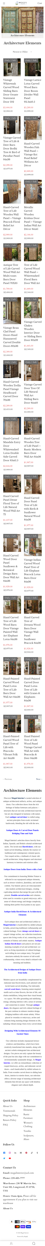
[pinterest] (26, 1152)
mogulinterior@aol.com (22, 1173)
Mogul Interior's (18, 798)
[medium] (21, 1152)
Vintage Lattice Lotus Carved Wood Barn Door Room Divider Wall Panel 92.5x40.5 (32, 91)
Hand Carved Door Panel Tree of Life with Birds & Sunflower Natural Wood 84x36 (32, 509)
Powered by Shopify (22, 1236)
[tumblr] (37, 1152)
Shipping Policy (10, 1115)
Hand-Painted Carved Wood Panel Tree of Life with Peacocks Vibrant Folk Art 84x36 (11, 747)
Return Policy (9, 1120)
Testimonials (9, 1110)
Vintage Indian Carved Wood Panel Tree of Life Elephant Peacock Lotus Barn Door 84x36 (32, 571)
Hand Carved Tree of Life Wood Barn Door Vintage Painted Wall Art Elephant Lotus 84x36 (11, 628)
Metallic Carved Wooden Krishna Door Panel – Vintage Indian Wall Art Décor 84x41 (33, 218)
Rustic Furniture (28, 1116)
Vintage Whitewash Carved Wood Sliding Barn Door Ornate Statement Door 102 (11, 91)
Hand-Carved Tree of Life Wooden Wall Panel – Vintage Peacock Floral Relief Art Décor (12, 218)
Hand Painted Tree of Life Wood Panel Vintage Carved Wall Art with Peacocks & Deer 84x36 (33, 747)
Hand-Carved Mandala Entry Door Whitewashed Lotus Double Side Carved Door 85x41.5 (11, 449)
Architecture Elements (30, 1108)
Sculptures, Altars (29, 1137)
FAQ (5, 1124)
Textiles (27, 1131)
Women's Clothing (28, 1124)
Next (38, 779)
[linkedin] (15, 1152)
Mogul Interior (25, 1233)
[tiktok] (31, 1152)
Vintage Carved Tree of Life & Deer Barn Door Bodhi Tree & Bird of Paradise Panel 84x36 (12, 148)
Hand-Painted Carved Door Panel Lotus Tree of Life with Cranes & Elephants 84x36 (32, 689)
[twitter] (4, 1158)
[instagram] (9, 1152)
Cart (40, 3)
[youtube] (9, 1158)
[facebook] (4, 1152)
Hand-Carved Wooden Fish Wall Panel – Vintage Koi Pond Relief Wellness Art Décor (32, 154)
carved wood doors (12, 989)
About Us (7, 1106)
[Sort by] (22, 51)
